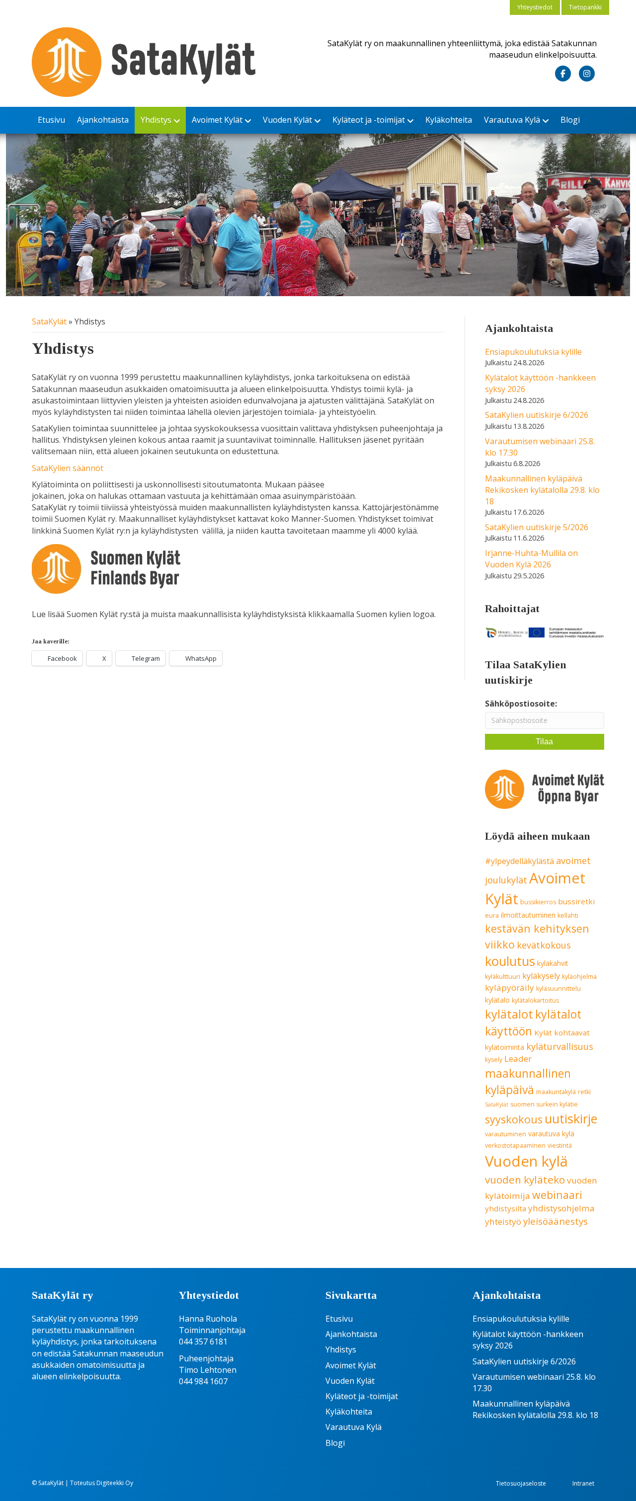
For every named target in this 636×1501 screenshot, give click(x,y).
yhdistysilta (505, 1208)
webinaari (557, 1194)
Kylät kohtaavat (562, 1032)
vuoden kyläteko (525, 1179)
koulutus (510, 961)
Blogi (570, 119)
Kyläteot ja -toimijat (368, 119)
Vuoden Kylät (287, 119)
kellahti (567, 915)
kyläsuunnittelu (558, 988)
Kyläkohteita (448, 119)
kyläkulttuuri (502, 976)
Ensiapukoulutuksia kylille (533, 351)
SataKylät (49, 321)
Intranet (583, 1483)
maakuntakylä (556, 1092)
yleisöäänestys (555, 1221)
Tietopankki (585, 7)
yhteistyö (503, 1221)
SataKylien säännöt (67, 468)
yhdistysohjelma (561, 1208)
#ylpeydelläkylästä (519, 861)
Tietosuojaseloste (521, 1483)
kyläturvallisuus (559, 1046)
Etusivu (51, 119)
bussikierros (538, 902)
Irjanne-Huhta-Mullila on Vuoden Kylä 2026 (531, 559)
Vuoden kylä (526, 1161)
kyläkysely (541, 975)
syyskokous (514, 1119)
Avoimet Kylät (217, 119)
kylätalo (497, 1000)
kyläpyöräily (509, 987)
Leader (518, 1058)
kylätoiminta (504, 1047)
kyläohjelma (579, 976)
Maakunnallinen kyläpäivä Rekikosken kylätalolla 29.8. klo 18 (542, 490)
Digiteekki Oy (114, 1483)
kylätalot (509, 1014)
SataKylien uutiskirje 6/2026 (536, 414)
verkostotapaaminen (515, 1145)
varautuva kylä (551, 1133)
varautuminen (505, 1134)
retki (584, 1092)
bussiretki (576, 901)
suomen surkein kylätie (544, 1104)
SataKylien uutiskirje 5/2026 (536, 527)
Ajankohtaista (103, 119)
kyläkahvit (552, 963)
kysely (493, 1059)
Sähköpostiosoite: (521, 703)
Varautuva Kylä (512, 119)
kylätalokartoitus (535, 1000)
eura (492, 915)
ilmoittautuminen (528, 915)
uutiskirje (571, 1118)
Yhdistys (156, 119)
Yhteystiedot (535, 7)
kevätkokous (544, 945)
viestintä (560, 1145)
